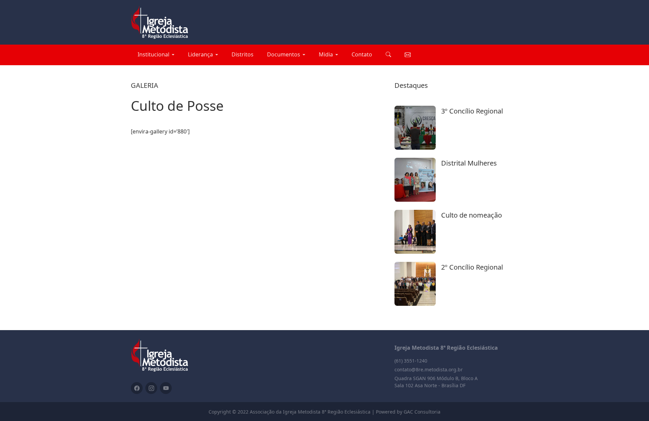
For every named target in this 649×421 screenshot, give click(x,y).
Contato (362, 54)
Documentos (283, 54)
